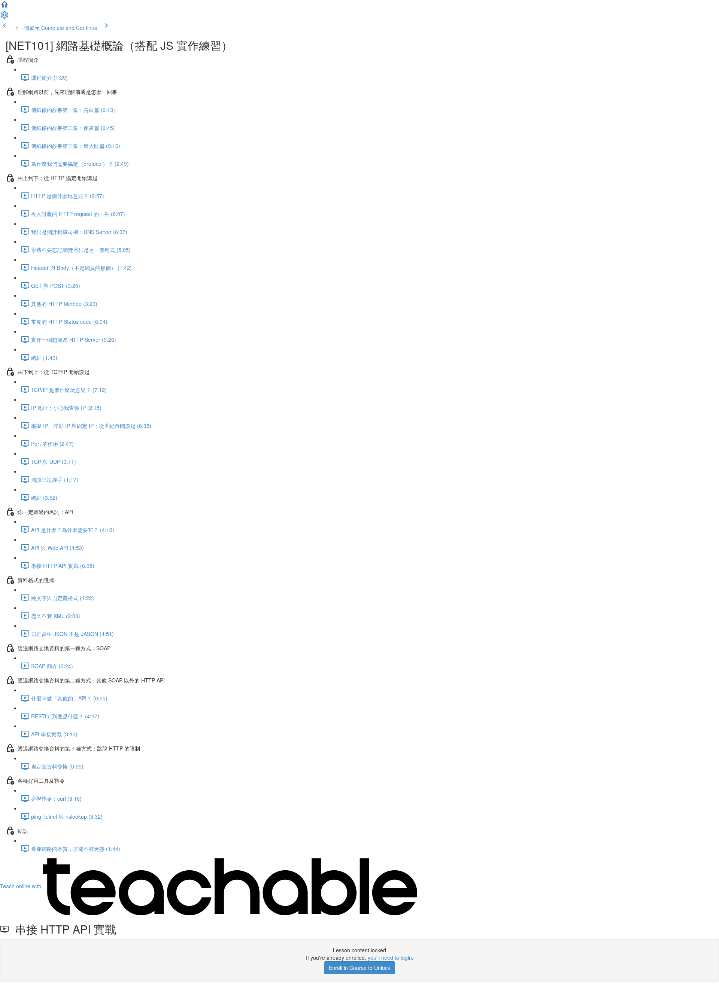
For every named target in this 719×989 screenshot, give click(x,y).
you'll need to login (390, 957)
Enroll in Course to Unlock (359, 967)
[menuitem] (4, 17)
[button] (4, 6)
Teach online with (21, 886)
